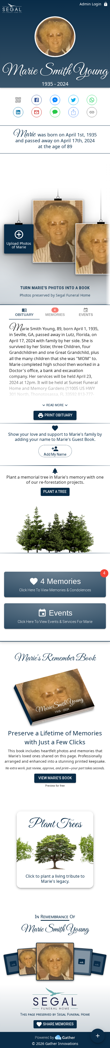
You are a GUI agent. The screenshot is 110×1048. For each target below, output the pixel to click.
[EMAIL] (36, 112)
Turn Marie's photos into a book (55, 288)
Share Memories (58, 1024)
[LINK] (92, 112)
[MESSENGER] (55, 100)
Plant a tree (55, 492)
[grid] (55, 237)
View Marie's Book (55, 778)
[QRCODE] (18, 100)
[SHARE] (73, 112)
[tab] (24, 312)
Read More (55, 405)
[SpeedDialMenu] (98, 1036)
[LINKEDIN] (18, 112)
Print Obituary (58, 415)
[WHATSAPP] (92, 100)
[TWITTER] (73, 100)
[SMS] (55, 112)
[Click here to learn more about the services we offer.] (55, 999)
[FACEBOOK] (36, 100)
